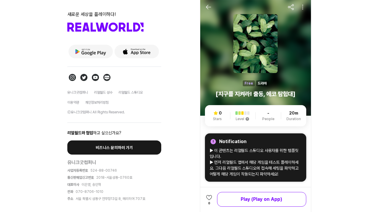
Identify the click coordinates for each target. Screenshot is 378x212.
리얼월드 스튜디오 (130, 92)
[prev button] (208, 7)
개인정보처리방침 (97, 102)
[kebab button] (302, 7)
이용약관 (73, 102)
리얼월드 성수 (103, 92)
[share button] (290, 7)
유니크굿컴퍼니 (77, 92)
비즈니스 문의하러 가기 (114, 147)
